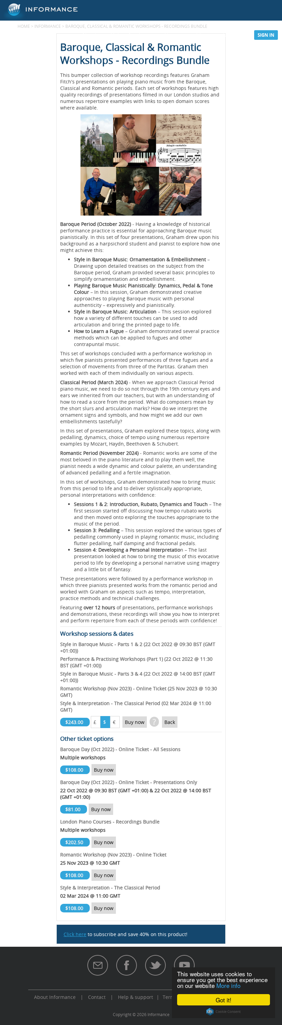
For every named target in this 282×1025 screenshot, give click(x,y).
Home (24, 26)
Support (233, 34)
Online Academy (130, 34)
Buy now (134, 722)
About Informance (55, 997)
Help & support (135, 997)
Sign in (266, 35)
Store (202, 34)
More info (228, 985)
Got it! (223, 999)
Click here (75, 934)
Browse (173, 34)
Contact (97, 997)
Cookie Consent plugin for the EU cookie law (223, 1011)
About (89, 34)
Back (169, 722)
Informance (47, 26)
